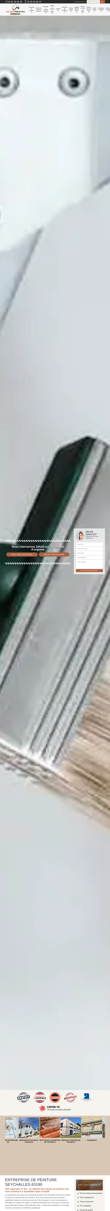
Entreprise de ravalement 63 (65, 9)
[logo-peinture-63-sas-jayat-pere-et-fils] (15, 9)
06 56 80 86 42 (34, 2)
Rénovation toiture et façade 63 (39, 9)
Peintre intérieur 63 (94, 9)
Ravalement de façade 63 (101, 9)
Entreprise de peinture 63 (31, 9)
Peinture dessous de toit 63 (88, 9)
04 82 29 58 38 (15, 2)
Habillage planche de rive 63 (76, 9)
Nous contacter (54, 554)
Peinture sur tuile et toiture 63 (83, 9)
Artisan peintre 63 (71, 9)
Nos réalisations (22, 554)
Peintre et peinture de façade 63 (52, 9)
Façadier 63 (58, 9)
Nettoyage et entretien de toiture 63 (46, 9)
